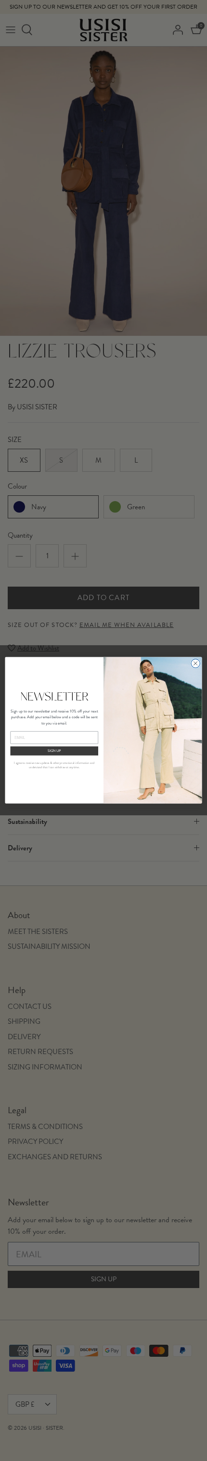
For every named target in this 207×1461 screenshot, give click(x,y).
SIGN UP (54, 750)
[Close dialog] (195, 663)
